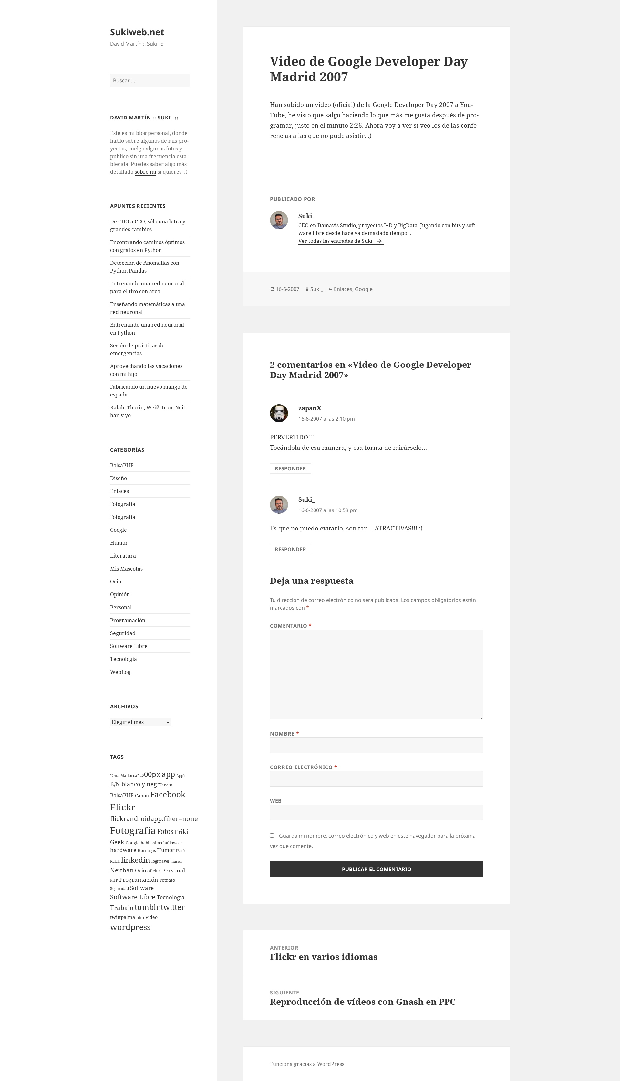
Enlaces (119, 491)
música (176, 861)
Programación (127, 620)
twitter (173, 907)
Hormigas (147, 850)
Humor (119, 542)
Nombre (284, 733)
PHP (114, 880)
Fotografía (122, 516)
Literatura (123, 555)
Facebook (167, 794)
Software (142, 887)
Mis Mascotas (126, 568)
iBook (180, 851)
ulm (140, 917)
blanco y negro (142, 784)
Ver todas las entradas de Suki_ (337, 240)
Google (118, 529)
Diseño (118, 478)
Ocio (115, 581)
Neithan (122, 870)
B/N (115, 784)
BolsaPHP (122, 465)
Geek (117, 842)
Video (151, 917)
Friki (181, 832)
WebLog (120, 671)
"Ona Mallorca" (124, 775)
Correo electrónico (303, 767)
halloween (173, 842)
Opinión (120, 594)
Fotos (165, 831)
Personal (121, 607)
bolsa (168, 785)
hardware (123, 850)
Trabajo (121, 907)
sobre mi (145, 171)
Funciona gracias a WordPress (307, 1063)
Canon (142, 795)
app (168, 774)
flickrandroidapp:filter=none (154, 818)
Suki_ (316, 289)
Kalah (115, 861)
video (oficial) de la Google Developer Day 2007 (384, 104)
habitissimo (151, 843)
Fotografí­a (122, 504)
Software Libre (129, 646)
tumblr (147, 907)
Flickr (122, 807)
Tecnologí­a (123, 659)
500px (150, 774)
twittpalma (122, 917)
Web (276, 800)
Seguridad (123, 633)
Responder (290, 468)
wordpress (130, 926)
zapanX (309, 408)
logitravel (160, 861)
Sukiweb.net (137, 32)
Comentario (291, 625)
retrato (167, 879)
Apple (181, 775)
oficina (154, 871)
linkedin (135, 860)
